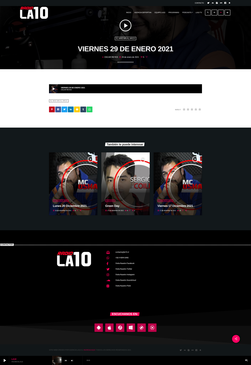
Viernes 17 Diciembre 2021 (175, 206)
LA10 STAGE (110, 201)
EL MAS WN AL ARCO (125, 38)
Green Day (112, 206)
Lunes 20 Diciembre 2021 (70, 206)
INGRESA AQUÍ (89, 350)
